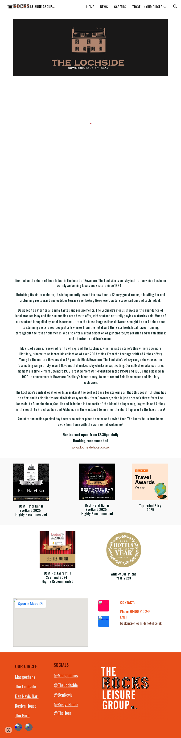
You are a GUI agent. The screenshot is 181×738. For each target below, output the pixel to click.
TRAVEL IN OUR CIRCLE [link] (147, 6)
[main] (90, 364)
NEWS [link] (104, 6)
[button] (175, 6)
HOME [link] (90, 6)
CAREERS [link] (120, 6)
